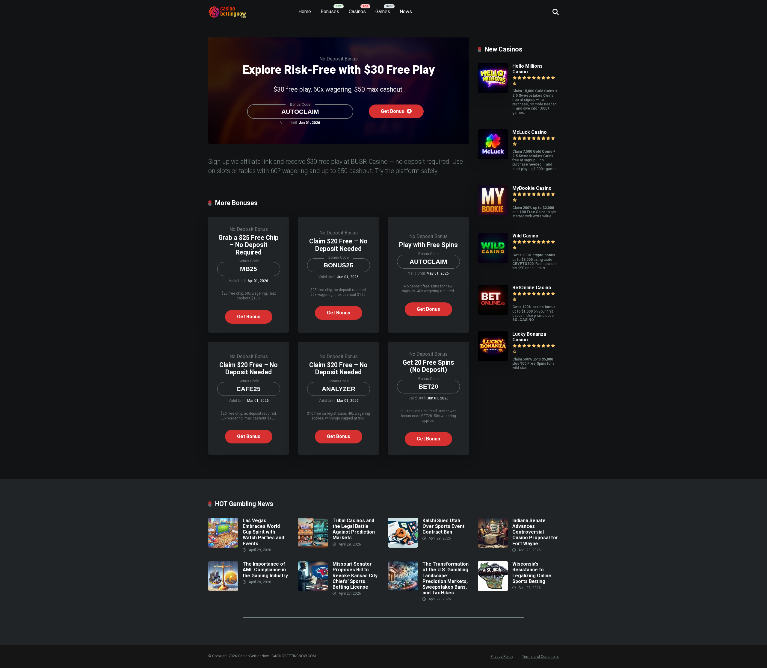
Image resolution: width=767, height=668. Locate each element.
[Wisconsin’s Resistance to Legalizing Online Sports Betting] (493, 589)
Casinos (357, 11)
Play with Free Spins (428, 245)
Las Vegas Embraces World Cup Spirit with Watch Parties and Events (263, 532)
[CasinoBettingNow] (233, 9)
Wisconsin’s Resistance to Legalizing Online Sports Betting (531, 572)
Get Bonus (393, 111)
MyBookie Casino (532, 188)
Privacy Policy (501, 657)
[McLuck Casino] (493, 157)
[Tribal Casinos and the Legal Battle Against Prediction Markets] (313, 546)
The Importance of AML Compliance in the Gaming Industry (265, 569)
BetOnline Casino (531, 287)
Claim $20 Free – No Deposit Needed (338, 244)
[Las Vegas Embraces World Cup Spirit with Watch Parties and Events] (223, 546)
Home (304, 11)
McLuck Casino (529, 132)
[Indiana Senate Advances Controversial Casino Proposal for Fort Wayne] (493, 546)
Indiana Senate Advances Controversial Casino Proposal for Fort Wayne (535, 532)
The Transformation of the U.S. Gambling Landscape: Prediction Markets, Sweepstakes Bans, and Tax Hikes (445, 578)
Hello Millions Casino (527, 69)
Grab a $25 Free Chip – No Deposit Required (248, 245)
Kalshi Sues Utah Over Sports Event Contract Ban (443, 526)
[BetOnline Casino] (493, 313)
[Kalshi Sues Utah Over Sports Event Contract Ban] (403, 546)
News (406, 11)
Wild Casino (525, 236)
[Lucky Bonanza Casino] (493, 359)
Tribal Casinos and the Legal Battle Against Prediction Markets (354, 529)
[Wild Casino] (493, 261)
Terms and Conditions (540, 657)
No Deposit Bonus (338, 59)
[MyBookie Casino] (493, 213)
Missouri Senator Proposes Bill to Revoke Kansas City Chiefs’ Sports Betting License (355, 575)
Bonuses (330, 11)
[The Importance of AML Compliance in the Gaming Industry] (223, 589)
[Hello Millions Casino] (493, 91)
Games (382, 11)
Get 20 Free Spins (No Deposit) (428, 366)
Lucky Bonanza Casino (529, 337)
